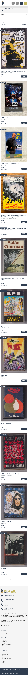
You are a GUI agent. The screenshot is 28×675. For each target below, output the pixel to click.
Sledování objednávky (6, 659)
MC (2, 326)
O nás (3, 657)
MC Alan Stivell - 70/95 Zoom (10, 164)
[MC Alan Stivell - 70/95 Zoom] (14, 144)
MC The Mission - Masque (9, 118)
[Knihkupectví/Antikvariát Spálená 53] (3, 3)
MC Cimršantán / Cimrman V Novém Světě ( (12, 278)
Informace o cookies (6, 653)
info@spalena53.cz (6, 625)
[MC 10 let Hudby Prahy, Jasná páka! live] (14, 48)
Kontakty (4, 655)
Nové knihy (4, 633)
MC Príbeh (4, 375)
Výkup (3, 661)
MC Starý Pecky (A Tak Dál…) (10, 474)
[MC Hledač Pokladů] (14, 501)
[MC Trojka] (14, 549)
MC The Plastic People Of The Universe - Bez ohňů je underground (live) (13, 216)
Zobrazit (23, 222)
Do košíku (23, 76)
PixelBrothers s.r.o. (14, 673)
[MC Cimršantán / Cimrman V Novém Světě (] (14, 257)
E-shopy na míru (4, 673)
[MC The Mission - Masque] (14, 98)
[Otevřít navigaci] (25, 3)
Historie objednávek (6, 644)
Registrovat (4, 641)
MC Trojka (4, 568)
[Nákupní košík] (21, 3)
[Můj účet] (17, 3)
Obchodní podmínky (6, 658)
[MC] (14, 306)
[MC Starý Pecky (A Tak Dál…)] (14, 452)
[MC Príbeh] (14, 354)
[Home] (1, 8)
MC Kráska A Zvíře (6, 423)
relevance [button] (3, 24)
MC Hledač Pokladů (7, 522)
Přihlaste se (4, 640)
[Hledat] (13, 3)
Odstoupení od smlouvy (7, 645)
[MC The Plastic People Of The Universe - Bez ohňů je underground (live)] (14, 193)
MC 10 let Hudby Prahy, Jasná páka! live (13, 71)
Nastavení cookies (6, 664)
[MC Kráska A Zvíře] (14, 403)
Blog (3, 662)
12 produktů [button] (24, 23)
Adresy (3, 643)
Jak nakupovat (5, 654)
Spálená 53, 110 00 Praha (7, 624)
